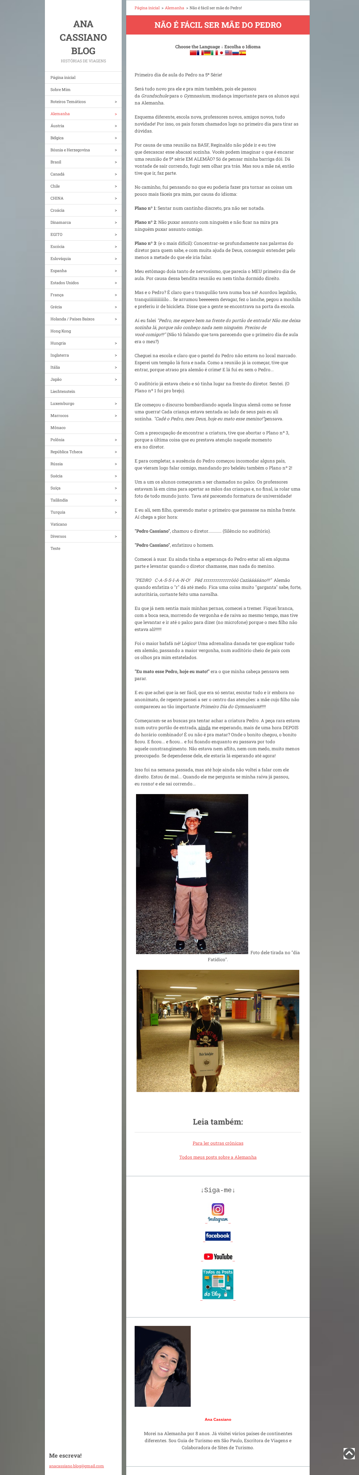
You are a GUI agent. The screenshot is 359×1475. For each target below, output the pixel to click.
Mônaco (58, 427)
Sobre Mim (60, 89)
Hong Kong (60, 331)
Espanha (58, 270)
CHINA (56, 198)
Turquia (57, 512)
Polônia (57, 439)
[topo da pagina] (349, 1457)
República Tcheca (66, 451)
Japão (56, 379)
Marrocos (59, 415)
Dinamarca (60, 222)
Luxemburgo (62, 403)
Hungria (58, 343)
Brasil (55, 162)
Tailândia (59, 500)
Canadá (57, 174)
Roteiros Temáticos (68, 101)
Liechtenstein (62, 391)
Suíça (55, 488)
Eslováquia (60, 258)
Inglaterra (59, 355)
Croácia (57, 210)
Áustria (57, 125)
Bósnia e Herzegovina (70, 149)
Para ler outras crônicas (218, 1143)
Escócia (57, 246)
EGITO (56, 234)
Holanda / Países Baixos (72, 319)
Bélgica (57, 137)
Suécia (56, 475)
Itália (55, 367)
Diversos (58, 536)
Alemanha (60, 113)
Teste (55, 548)
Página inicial (62, 77)
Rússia (56, 463)
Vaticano (58, 524)
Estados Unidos (64, 282)
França (57, 294)
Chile (55, 186)
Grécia (56, 306)
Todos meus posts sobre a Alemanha (218, 1157)
